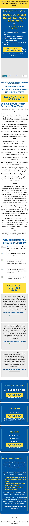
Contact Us (14, 517)
